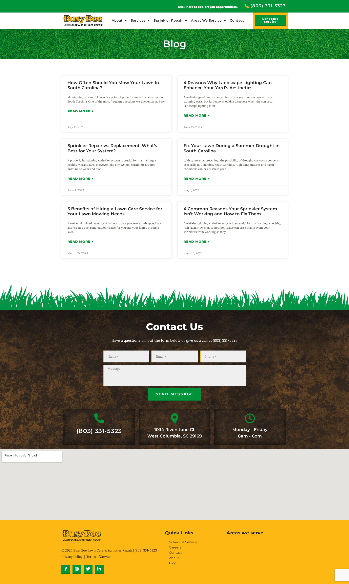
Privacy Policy (71, 557)
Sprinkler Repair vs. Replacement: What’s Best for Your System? (112, 148)
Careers (175, 547)
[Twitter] (88, 569)
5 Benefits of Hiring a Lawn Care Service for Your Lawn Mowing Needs (114, 211)
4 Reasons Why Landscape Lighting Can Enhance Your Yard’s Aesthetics (228, 85)
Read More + (80, 111)
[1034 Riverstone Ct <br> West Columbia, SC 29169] (174, 418)
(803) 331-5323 (99, 431)
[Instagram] (77, 569)
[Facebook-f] (65, 569)
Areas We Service (206, 20)
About (117, 20)
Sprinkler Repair (168, 20)
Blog (173, 563)
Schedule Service (183, 542)
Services (138, 20)
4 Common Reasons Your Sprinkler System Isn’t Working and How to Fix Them (230, 211)
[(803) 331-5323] (99, 418)
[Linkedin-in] (99, 569)
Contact (237, 20)
